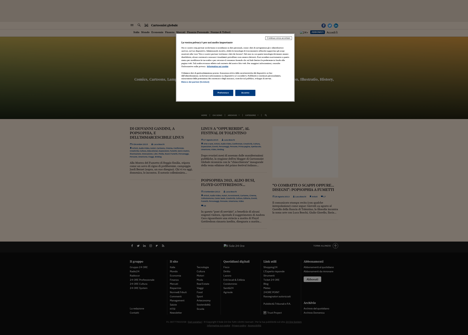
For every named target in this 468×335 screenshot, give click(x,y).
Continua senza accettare (278, 38)
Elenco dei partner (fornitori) (195, 82)
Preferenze (223, 93)
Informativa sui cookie (217, 66)
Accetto (245, 93)
